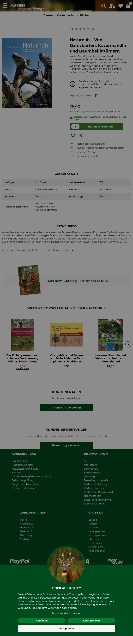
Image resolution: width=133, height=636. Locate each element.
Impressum (77, 613)
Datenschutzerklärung (61, 613)
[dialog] (66, 318)
